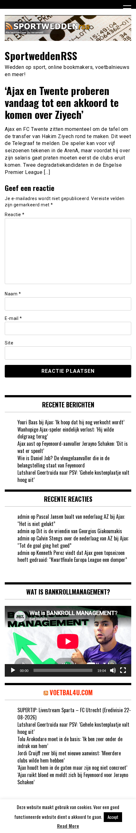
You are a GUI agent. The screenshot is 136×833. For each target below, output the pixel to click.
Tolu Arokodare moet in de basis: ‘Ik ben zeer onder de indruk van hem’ (69, 742)
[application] (68, 641)
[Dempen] (113, 670)
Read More (68, 826)
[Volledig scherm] (123, 670)
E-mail (13, 318)
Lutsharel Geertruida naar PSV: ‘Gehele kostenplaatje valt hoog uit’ (73, 476)
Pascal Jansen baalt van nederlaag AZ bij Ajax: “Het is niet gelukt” (71, 520)
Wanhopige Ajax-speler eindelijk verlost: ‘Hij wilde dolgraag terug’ (65, 433)
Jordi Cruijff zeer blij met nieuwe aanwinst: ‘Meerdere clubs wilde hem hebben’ (69, 756)
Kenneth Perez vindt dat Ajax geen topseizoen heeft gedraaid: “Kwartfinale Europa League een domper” (72, 556)
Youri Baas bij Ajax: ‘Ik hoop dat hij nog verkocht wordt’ (70, 422)
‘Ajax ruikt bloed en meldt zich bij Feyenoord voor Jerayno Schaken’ (72, 778)
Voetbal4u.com (71, 692)
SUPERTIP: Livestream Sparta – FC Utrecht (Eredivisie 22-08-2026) (74, 713)
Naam (13, 293)
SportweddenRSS (41, 55)
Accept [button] (113, 817)
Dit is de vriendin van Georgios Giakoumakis (79, 531)
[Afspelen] (13, 670)
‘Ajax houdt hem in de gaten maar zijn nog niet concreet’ (72, 767)
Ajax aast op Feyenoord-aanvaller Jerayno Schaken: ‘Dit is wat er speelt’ (72, 447)
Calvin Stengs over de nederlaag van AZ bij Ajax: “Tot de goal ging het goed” (73, 541)
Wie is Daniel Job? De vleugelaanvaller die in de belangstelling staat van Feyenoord (63, 461)
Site (9, 342)
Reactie (15, 214)
